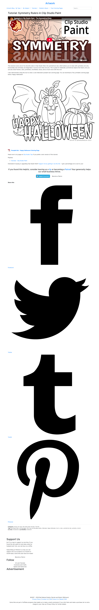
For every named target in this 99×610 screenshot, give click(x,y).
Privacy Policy (36, 599)
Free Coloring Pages (57, 8)
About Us (56, 599)
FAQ (51, 599)
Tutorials (34, 8)
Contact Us (45, 599)
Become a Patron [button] (57, 176)
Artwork (50, 3)
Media (61, 599)
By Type (18, 8)
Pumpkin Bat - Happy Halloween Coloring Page (25, 150)
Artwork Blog (10, 8)
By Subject (26, 8)
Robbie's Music (44, 8)
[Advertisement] (20, 582)
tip (50, 169)
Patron (68, 169)
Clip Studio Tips (28, 154)
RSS (65, 599)
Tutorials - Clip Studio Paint (19, 160)
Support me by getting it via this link (49, 163)
